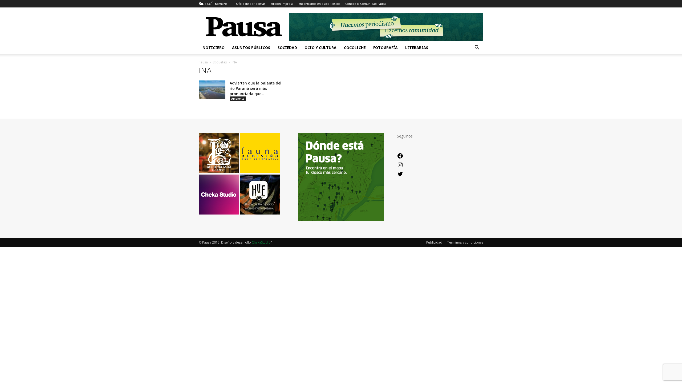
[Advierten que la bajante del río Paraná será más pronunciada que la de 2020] (212, 89)
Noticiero (213, 47)
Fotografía (385, 47)
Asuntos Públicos (251, 47)
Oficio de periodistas (250, 4)
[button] (476, 48)
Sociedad (287, 47)
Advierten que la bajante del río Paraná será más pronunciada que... (255, 88)
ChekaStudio (261, 242)
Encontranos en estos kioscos (319, 4)
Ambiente (237, 98)
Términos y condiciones (465, 242)
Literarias (416, 47)
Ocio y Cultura (320, 47)
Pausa (203, 62)
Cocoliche (355, 47)
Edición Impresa (281, 4)
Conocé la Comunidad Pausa (365, 4)
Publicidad (434, 242)
